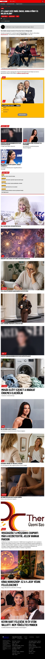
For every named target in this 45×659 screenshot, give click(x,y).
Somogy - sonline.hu (32, 645)
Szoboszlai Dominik (10, 3)
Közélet (25, 637)
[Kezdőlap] (3, 1)
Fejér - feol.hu (14, 650)
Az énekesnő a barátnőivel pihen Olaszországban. (31, 147)
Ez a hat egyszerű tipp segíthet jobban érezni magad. (14, 465)
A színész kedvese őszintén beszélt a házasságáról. (14, 627)
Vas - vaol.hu (31, 650)
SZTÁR (5, 6)
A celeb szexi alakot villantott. (8, 146)
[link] (3, 141)
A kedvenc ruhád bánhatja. (7, 395)
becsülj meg (6, 109)
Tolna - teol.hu (31, 648)
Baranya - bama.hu (15, 642)
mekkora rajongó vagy (22, 73)
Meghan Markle (19, 3)
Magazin (37, 637)
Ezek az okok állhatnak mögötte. (8, 499)
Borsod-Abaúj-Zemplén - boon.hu (18, 645)
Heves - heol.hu (14, 654)
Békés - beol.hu (14, 644)
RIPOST (2, 6)
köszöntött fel (4, 34)
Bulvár (13, 638)
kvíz (17, 16)
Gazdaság (31, 637)
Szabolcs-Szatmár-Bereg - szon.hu (35, 647)
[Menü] (42, 1)
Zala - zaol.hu (31, 653)
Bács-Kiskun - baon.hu (16, 641)
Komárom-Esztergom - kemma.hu (34, 642)
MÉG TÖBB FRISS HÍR (5, 192)
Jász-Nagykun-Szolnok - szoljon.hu (35, 641)
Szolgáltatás (19, 638)
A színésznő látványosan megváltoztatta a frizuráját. (11, 168)
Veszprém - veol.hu (32, 651)
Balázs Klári (11, 16)
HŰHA (9, 6)
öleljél (4, 107)
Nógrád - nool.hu (32, 644)
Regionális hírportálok (17, 637)
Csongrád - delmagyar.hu (16, 647)
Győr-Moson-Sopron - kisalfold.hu (18, 651)
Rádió (26, 638)
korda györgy (4, 16)
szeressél (5, 111)
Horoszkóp (3, 3)
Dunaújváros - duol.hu (16, 648)
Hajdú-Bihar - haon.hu (16, 653)
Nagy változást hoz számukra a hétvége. (11, 587)
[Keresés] (40, 1)
